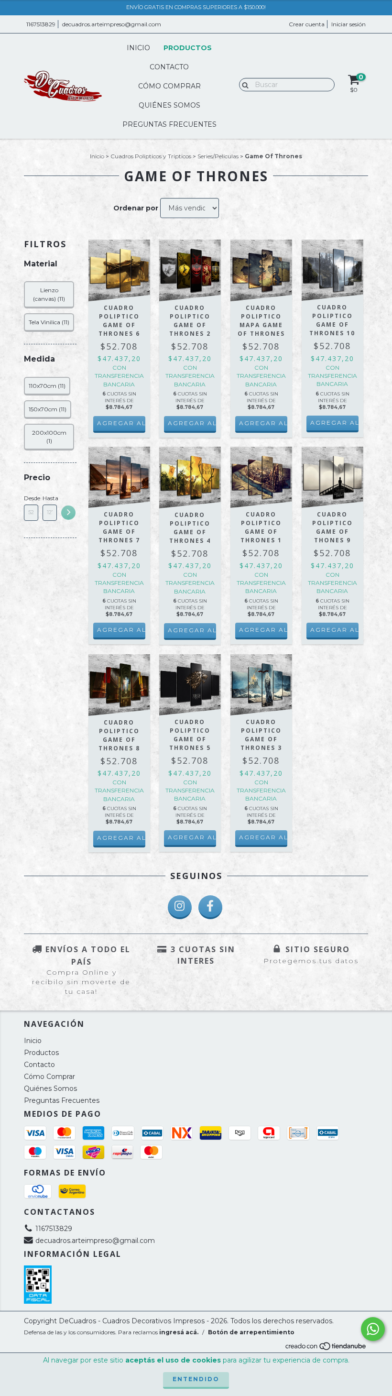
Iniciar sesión (348, 24)
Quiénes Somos (169, 105)
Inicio (138, 48)
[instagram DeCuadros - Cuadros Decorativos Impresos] (180, 907)
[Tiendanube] (326, 1348)
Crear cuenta (307, 24)
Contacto (169, 67)
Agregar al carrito (121, 423)
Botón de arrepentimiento (251, 1332)
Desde (31, 498)
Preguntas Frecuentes (169, 124)
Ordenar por (135, 208)
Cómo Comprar (169, 86)
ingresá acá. (178, 1332)
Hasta (50, 498)
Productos (187, 48)
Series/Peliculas (218, 156)
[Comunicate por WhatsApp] (373, 1329)
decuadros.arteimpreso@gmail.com (111, 24)
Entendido (196, 1379)
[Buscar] (243, 84)
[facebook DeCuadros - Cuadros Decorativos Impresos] (210, 907)
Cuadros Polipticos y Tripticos (150, 156)
